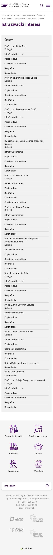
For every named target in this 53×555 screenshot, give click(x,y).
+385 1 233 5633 (29, 505)
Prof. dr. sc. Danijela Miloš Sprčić (20, 78)
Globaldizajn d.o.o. (26, 549)
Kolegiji (8, 49)
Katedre (11, 15)
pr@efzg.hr (30, 508)
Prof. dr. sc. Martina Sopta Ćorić (20, 109)
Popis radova (10, 59)
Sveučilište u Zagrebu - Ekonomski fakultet (15, 5)
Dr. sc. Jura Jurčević (14, 371)
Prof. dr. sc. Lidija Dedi (15, 46)
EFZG (3, 15)
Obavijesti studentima (15, 63)
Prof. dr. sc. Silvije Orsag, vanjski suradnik (24, 380)
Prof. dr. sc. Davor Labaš (16, 175)
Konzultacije (10, 73)
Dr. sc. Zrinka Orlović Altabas (13, 18)
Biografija (9, 68)
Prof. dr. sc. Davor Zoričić (16, 207)
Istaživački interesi (13, 249)
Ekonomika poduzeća (26, 15)
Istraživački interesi (36, 18)
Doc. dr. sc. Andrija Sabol (16, 273)
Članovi (40, 15)
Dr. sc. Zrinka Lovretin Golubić (19, 304)
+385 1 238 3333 (29, 502)
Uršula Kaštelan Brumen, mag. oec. (21, 363)
